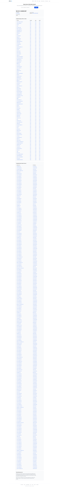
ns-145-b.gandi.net (19, 234)
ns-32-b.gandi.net (19, 240)
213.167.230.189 (35, 258)
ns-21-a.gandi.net (19, 421)
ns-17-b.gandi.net (19, 259)
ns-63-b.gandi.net (19, 308)
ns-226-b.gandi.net (19, 425)
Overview (22, 484)
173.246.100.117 (35, 215)
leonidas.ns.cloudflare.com (20, 407)
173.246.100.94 (35, 426)
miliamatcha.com (19, 70)
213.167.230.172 (35, 286)
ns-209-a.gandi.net (19, 387)
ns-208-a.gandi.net (19, 248)
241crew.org (18, 158)
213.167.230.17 (34, 284)
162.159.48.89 (34, 298)
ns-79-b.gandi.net (19, 411)
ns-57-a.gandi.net (19, 447)
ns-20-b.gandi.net (19, 414)
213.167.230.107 (35, 354)
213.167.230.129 (35, 383)
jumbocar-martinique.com (20, 141)
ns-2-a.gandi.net (19, 397)
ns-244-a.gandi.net (19, 227)
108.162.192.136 (35, 468)
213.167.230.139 (35, 337)
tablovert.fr (18, 138)
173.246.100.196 (35, 276)
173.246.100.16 (35, 379)
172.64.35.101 (34, 407)
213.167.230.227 (35, 425)
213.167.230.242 (35, 174)
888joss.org (18, 63)
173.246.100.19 (35, 382)
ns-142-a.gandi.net (19, 362)
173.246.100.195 (35, 216)
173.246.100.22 (35, 421)
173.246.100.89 (35, 454)
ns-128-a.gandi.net (19, 301)
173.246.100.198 (35, 404)
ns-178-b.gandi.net (19, 428)
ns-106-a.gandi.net (19, 265)
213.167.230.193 (35, 291)
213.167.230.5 (34, 290)
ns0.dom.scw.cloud (19, 343)
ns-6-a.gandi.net (19, 272)
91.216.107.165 (34, 166)
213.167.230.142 (35, 255)
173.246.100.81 (35, 368)
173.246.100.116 (35, 315)
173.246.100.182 (35, 241)
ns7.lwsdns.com (19, 212)
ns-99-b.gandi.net (19, 283)
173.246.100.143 (35, 362)
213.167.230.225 (35, 365)
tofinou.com (18, 152)
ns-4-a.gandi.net (19, 323)
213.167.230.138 (35, 446)
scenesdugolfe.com (19, 94)
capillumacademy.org (19, 41)
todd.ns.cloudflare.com (20, 262)
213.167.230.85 (35, 187)
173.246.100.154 (35, 254)
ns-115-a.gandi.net (19, 315)
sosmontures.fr (19, 112)
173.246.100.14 (35, 415)
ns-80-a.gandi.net (19, 368)
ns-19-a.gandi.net (19, 390)
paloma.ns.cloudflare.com (20, 304)
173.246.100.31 (35, 176)
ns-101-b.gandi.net (19, 316)
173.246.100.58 (35, 447)
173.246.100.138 (35, 443)
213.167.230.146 (35, 234)
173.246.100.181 (35, 340)
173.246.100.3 (34, 397)
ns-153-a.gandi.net (19, 254)
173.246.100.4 (34, 461)
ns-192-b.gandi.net (19, 291)
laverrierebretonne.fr (19, 91)
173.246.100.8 (34, 223)
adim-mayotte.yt (19, 88)
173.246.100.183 (35, 294)
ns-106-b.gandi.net (19, 354)
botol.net (18, 105)
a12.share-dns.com (19, 173)
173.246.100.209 (35, 248)
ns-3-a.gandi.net (19, 461)
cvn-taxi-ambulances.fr (20, 101)
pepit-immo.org (19, 130)
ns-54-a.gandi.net (19, 439)
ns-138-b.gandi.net (19, 337)
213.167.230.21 (34, 414)
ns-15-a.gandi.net (19, 379)
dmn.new (18, 45)
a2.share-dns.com (19, 389)
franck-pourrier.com (19, 134)
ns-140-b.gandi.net (19, 280)
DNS (35, 13)
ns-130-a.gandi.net (19, 247)
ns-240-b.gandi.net (19, 418)
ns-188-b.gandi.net (19, 258)
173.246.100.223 (35, 355)
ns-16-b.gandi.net (19, 284)
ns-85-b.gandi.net (19, 394)
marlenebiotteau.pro (19, 155)
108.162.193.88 (35, 357)
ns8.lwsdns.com (19, 333)
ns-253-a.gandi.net (19, 344)
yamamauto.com (19, 120)
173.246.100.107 (35, 265)
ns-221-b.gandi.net (19, 183)
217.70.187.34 (18, 13)
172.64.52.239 (34, 311)
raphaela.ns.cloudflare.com (20, 450)
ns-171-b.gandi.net (19, 286)
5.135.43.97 (34, 436)
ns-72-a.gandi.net (19, 191)
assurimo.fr (18, 131)
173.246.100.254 (35, 344)
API (30, 484)
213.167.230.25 (35, 464)
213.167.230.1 (34, 453)
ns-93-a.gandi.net (19, 426)
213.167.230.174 (35, 419)
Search (36, 7)
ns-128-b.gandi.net (19, 383)
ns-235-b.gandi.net (19, 401)
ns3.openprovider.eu (19, 298)
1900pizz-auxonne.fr (19, 81)
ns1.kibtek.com (18, 312)
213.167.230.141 (35, 280)
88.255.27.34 (34, 312)
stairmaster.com (19, 38)
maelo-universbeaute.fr (20, 73)
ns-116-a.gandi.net (19, 215)
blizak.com (18, 87)
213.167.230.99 (35, 277)
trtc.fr (17, 119)
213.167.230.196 (35, 180)
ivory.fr (18, 127)
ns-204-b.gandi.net (19, 194)
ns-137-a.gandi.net (19, 443)
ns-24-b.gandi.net (19, 464)
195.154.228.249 (35, 343)
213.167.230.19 (34, 201)
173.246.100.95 (35, 226)
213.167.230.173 (35, 209)
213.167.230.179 (35, 428)
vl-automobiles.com (19, 137)
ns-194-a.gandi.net (19, 216)
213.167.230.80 (35, 411)
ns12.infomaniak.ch (19, 322)
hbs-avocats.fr (18, 108)
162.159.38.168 (35, 304)
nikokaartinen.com (19, 31)
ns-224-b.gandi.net (19, 365)
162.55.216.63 (34, 333)
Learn (24, 484)
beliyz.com (18, 106)
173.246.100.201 (35, 305)
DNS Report (27, 484)
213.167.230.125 (35, 233)
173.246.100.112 (35, 208)
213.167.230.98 (35, 269)
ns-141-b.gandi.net (19, 255)
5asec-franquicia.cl (19, 28)
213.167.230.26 (35, 351)
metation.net (18, 123)
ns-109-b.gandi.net (19, 358)
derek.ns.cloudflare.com (20, 170)
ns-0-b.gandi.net (19, 453)
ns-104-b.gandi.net (19, 457)
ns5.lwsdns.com (19, 166)
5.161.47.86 (34, 266)
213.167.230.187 (35, 329)
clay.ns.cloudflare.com (20, 357)
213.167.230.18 (34, 259)
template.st (18, 109)
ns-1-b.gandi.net (19, 188)
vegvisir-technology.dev (20, 56)
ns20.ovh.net (18, 436)
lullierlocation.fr (19, 140)
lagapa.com (18, 69)
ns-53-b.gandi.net (19, 460)
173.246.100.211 (35, 177)
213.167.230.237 (35, 336)
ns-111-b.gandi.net (19, 297)
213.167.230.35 (35, 279)
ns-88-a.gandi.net (19, 454)
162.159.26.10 (34, 169)
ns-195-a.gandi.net (19, 276)
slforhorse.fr (18, 145)
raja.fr (17, 151)
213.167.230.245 (35, 393)
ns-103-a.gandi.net (19, 273)
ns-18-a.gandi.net (19, 382)
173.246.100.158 (35, 319)
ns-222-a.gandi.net (19, 355)
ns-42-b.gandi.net (19, 230)
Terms (35, 484)
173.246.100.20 (35, 390)
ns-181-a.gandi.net (19, 241)
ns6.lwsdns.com (19, 195)
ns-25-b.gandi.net (19, 351)
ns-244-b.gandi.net (19, 393)
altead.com (18, 80)
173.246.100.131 (35, 247)
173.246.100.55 (35, 439)
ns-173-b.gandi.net (19, 419)
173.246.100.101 (35, 220)
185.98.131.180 (34, 195)
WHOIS (33, 13)
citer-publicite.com (19, 99)
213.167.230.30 (35, 181)
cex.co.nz (18, 126)
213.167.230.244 (35, 244)
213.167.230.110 (35, 358)
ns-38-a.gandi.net (19, 330)
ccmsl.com (18, 84)
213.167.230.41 (35, 251)
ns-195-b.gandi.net (19, 180)
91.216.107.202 (34, 212)
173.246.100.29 (35, 202)
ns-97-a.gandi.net (19, 386)
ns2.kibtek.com (19, 372)
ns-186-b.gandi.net (19, 329)
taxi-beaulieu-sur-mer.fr (20, 95)
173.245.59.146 (35, 262)
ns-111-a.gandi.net (19, 208)
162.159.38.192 (35, 450)
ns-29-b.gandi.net (19, 181)
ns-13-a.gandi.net (19, 415)
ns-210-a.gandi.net (19, 177)
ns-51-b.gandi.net (19, 245)
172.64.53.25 (34, 173)
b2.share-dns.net (19, 311)
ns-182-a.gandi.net (19, 294)
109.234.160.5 (34, 237)
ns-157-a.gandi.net (19, 319)
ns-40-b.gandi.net (19, 251)
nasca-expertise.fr (19, 23)
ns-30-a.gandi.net (19, 176)
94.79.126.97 (34, 205)
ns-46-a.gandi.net (19, 213)
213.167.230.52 (35, 245)
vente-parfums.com (19, 66)
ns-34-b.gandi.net (19, 279)
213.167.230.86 (35, 394)
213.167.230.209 (35, 287)
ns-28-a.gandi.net (19, 202)
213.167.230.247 (35, 465)
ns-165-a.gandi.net (19, 429)
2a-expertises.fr (19, 35)
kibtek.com (18, 37)
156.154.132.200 (35, 422)
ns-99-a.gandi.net (19, 219)
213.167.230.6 (34, 433)
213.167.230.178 (35, 458)
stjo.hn (17, 34)
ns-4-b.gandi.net (19, 290)
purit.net (18, 49)
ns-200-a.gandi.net (19, 305)
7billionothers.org (19, 59)
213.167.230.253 (35, 350)
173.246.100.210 (35, 387)
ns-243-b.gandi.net (19, 244)
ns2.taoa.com (18, 206)
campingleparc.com (19, 30)
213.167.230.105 (35, 457)
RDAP (37, 13)
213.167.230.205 (35, 194)
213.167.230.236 (35, 401)
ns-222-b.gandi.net (19, 432)
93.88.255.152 (34, 322)
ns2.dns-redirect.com (19, 369)
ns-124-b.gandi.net (19, 233)
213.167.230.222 (35, 183)
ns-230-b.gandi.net (19, 376)
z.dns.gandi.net (19, 318)
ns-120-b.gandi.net (19, 326)
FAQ (32, 484)
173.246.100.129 (35, 301)
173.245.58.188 (35, 361)
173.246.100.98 (35, 386)
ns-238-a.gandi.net (19, 348)
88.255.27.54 (34, 372)
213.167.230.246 (35, 184)
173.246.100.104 (35, 273)
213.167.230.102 (35, 316)
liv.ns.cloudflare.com (19, 361)
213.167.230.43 (35, 230)
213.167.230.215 (35, 252)
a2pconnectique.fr (19, 133)
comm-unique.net (19, 67)
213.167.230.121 (35, 326)
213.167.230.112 (35, 297)
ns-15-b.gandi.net (19, 440)
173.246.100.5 (34, 323)
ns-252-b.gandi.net (19, 350)
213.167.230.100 (35, 283)
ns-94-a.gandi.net (19, 226)
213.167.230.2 (34, 188)
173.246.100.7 (34, 272)
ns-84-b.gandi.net (19, 187)
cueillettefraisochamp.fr (20, 159)
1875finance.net (19, 77)
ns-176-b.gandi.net (19, 375)
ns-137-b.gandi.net (19, 446)
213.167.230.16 (34, 440)
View (30, 23)
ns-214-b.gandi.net (19, 252)
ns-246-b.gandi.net (19, 465)
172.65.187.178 (35, 325)
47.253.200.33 (34, 206)
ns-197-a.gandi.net (19, 404)
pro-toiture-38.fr (19, 27)
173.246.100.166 (35, 429)
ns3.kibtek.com (19, 205)
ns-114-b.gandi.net (19, 400)
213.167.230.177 (35, 375)
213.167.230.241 (35, 418)
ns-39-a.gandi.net (19, 347)
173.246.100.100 (35, 219)
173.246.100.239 (35, 348)
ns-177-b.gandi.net (19, 458)
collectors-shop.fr (19, 113)
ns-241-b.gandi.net (19, 174)
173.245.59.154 (35, 170)
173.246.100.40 (35, 347)
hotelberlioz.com (19, 144)
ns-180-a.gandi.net (19, 340)
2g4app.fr (18, 74)
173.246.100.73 (35, 191)
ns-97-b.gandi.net (19, 269)
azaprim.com (18, 116)
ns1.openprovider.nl (19, 169)
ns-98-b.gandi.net (19, 277)
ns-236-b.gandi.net (19, 336)
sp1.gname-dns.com (19, 325)
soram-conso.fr (19, 52)
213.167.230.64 (35, 308)
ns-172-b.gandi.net (19, 209)
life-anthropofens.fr (19, 148)
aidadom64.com (19, 102)
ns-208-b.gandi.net (19, 287)
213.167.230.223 (35, 432)
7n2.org (18, 24)
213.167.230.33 (35, 240)
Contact (37, 484)
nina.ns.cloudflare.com (20, 468)
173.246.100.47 (35, 213)
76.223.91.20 (34, 369)
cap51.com (18, 55)
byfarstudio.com (19, 62)
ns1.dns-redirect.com (19, 266)
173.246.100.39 (35, 330)
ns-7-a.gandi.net (19, 223)
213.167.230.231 (35, 376)
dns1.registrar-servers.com (20, 422)
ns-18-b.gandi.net (19, 201)
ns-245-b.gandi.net (19, 184)
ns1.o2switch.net (19, 237)
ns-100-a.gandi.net (19, 220)
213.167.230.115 (35, 400)
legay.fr (18, 98)
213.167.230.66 (35, 198)
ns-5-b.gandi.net (19, 433)
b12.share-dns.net (19, 408)
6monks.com (18, 48)
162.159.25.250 (35, 318)
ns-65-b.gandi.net (19, 198)
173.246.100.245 (35, 227)
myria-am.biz (18, 42)
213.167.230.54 (35, 460)
